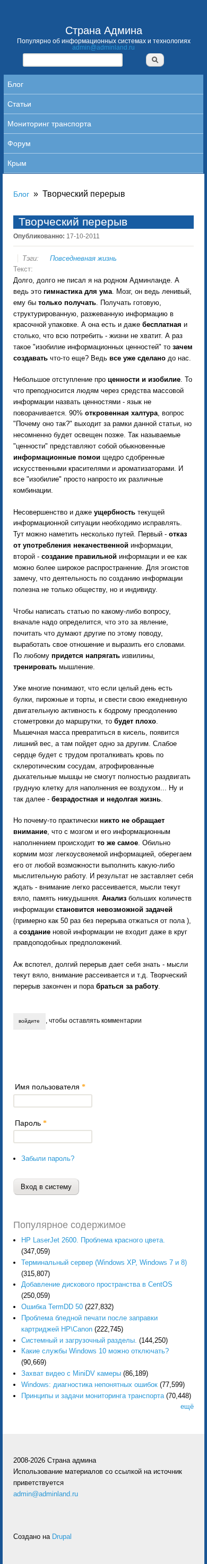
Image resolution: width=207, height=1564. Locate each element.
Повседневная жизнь (83, 258)
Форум (19, 143)
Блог (15, 84)
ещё (187, 1406)
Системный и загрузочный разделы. (79, 1340)
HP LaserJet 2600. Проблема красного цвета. (93, 1240)
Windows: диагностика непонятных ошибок (89, 1385)
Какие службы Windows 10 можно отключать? (95, 1351)
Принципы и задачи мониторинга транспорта (92, 1396)
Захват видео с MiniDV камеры (71, 1373)
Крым (17, 163)
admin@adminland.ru (103, 47)
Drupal (62, 1537)
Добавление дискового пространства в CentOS (96, 1284)
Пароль (31, 1123)
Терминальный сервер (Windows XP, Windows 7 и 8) (104, 1262)
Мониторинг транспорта (49, 123)
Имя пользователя (50, 1086)
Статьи (19, 104)
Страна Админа (103, 30)
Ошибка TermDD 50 (52, 1307)
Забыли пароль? (47, 1158)
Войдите (29, 1021)
